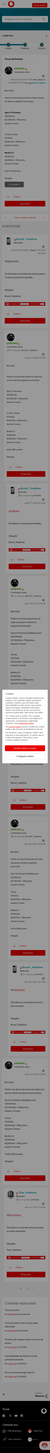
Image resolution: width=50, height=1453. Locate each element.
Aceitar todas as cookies (25, 748)
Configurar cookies (25, 756)
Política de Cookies (26, 723)
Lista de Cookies (14, 727)
